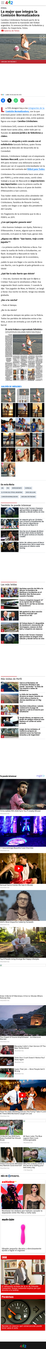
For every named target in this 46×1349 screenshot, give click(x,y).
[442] (23, 1346)
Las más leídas (9, 584)
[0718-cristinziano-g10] (8, 454)
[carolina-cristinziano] (8, 395)
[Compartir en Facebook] (3, 100)
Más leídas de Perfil (11, 678)
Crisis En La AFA (30, 492)
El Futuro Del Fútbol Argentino (11, 492)
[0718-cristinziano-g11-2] (23, 454)
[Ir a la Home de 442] (9, 4)
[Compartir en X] (9, 100)
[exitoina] (23, 1182)
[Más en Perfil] (13, 1176)
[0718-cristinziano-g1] (8, 410)
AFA (2, 488)
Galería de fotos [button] (11, 30)
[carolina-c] (23, 395)
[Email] (22, 100)
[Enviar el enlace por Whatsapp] (16, 100)
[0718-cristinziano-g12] (8, 469)
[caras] (23, 1257)
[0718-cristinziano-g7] (8, 440)
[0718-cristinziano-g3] (37, 410)
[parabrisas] (23, 1297)
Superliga (28, 488)
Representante (17, 488)
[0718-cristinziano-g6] (37, 425)
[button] (42, 37)
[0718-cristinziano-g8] (23, 440)
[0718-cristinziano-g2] (23, 410)
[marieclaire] (23, 1220)
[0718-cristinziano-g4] (8, 425)
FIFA (8, 488)
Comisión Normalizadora (9, 496)
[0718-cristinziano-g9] (37, 440)
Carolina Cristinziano (28, 496)
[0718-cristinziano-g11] (37, 454)
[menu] (2, 3)
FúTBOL (4, 8)
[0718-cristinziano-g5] (23, 425)
